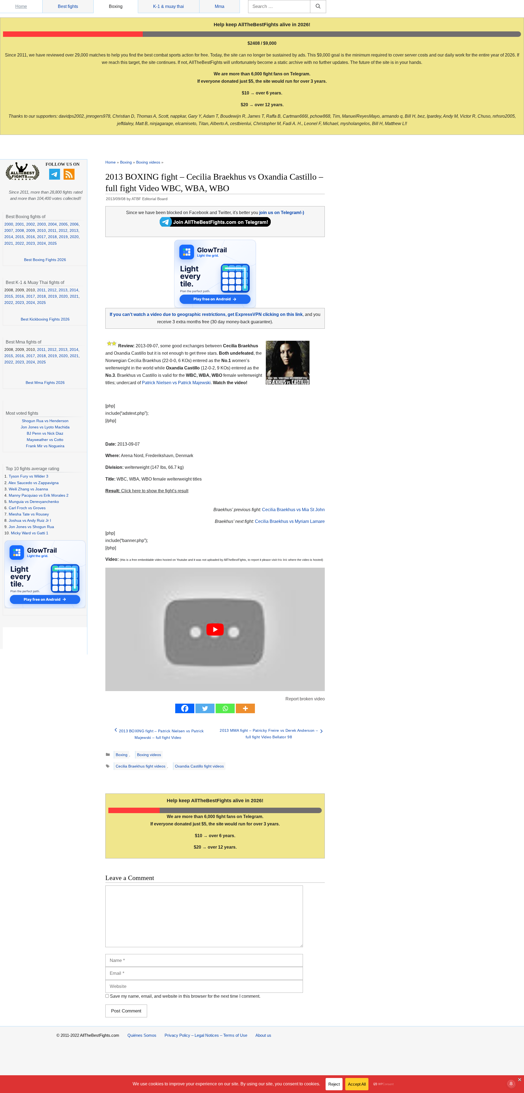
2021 (8, 243)
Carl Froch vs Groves (27, 508)
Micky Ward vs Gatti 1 (29, 533)
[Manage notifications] (511, 1083)
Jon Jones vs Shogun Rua (31, 527)
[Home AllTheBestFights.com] (22, 179)
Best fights (68, 6)
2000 (8, 224)
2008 (19, 230)
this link (282, 559)
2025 (52, 243)
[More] (245, 708)
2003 (41, 224)
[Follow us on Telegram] (55, 178)
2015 (19, 237)
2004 (52, 224)
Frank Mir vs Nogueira (45, 446)
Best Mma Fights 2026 (45, 382)
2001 (19, 224)
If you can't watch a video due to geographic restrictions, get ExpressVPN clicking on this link (206, 314)
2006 (74, 224)
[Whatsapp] (225, 708)
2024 (41, 243)
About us (263, 1035)
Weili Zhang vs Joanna (28, 489)
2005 (63, 224)
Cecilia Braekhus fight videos (140, 766)
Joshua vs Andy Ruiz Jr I (30, 520)
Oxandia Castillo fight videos (199, 766)
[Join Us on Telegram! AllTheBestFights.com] (215, 225)
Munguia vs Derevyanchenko (34, 501)
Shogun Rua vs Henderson (45, 421)
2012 (63, 230)
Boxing (116, 6)
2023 (30, 243)
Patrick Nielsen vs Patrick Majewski (176, 382)
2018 (52, 237)
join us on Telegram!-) (281, 212)
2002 (30, 224)
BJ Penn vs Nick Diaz (45, 433)
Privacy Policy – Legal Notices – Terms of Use (206, 1035)
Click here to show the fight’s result (146, 490)
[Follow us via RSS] (70, 178)
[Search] (318, 6)
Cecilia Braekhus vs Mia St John (293, 509)
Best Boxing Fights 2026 (45, 259)
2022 (19, 243)
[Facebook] (184, 708)
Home (21, 6)
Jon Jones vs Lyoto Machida (45, 427)
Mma (219, 6)
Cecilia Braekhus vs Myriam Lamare (290, 521)
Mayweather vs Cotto (45, 439)
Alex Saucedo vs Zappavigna (33, 483)
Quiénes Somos (141, 1035)
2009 (30, 230)
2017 (41, 237)
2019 (63, 237)
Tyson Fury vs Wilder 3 (28, 476)
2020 (74, 237)
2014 (8, 237)
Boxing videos (148, 162)
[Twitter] (205, 708)
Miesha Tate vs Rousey (29, 514)
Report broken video (305, 699)
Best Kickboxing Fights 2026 (45, 319)
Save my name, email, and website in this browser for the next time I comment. (185, 996)
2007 (8, 230)
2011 (52, 230)
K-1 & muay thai (168, 6)
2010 (41, 230)
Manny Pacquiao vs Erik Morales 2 (39, 495)
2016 (30, 237)
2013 (74, 230)
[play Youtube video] (215, 629)
